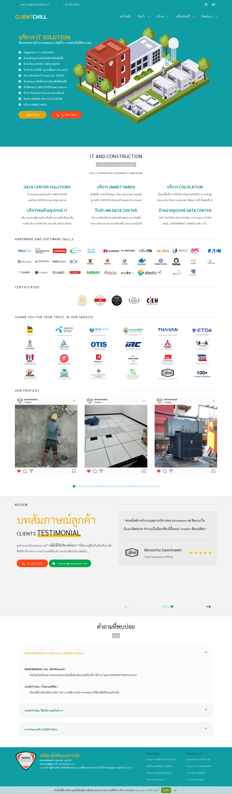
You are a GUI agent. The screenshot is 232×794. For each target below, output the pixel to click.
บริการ (161, 16)
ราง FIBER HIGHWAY (196, 773)
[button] (74, 486)
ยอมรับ (166, 790)
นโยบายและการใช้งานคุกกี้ (146, 790)
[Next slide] (208, 606)
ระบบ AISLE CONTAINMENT (199, 766)
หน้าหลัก (125, 16)
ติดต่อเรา (209, 16)
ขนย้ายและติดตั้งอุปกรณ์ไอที (159, 766)
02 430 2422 (67, 114)
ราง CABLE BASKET (195, 779)
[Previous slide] (127, 606)
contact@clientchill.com (73, 563)
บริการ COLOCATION (155, 779)
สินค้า (143, 16)
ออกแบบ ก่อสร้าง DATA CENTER (161, 759)
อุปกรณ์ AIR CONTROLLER (198, 759)
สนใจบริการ (32, 114)
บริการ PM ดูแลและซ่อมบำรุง (159, 773)
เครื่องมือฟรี (184, 16)
